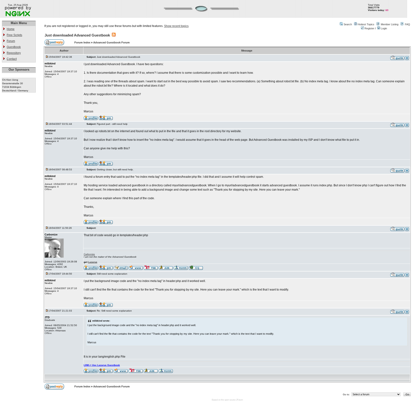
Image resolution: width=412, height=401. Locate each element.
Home (11, 29)
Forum (11, 41)
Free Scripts (14, 35)
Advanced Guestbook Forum (111, 42)
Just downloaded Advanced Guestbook (77, 35)
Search (348, 24)
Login (383, 28)
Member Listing (389, 24)
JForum (239, 399)
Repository (14, 53)
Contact (12, 59)
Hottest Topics (366, 24)
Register (369, 28)
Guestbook (14, 47)
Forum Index (82, 42)
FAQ (407, 24)
